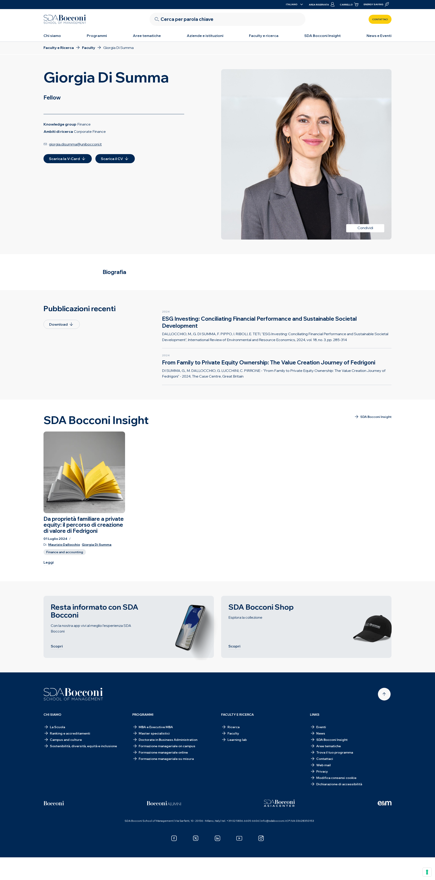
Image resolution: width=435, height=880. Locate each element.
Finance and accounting (64, 552)
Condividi (365, 227)
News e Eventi (379, 35)
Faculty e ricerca (263, 35)
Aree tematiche (147, 35)
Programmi (97, 35)
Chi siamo (52, 35)
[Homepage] (73, 694)
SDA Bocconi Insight (322, 35)
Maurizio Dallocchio (64, 544)
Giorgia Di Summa (96, 544)
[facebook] (174, 838)
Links (314, 715)
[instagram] (261, 838)
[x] (195, 838)
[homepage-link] (65, 19)
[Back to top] (384, 694)
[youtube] (239, 838)
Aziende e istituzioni (205, 35)
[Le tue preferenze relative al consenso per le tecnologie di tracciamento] (427, 872)
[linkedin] (217, 838)
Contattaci (380, 19)
